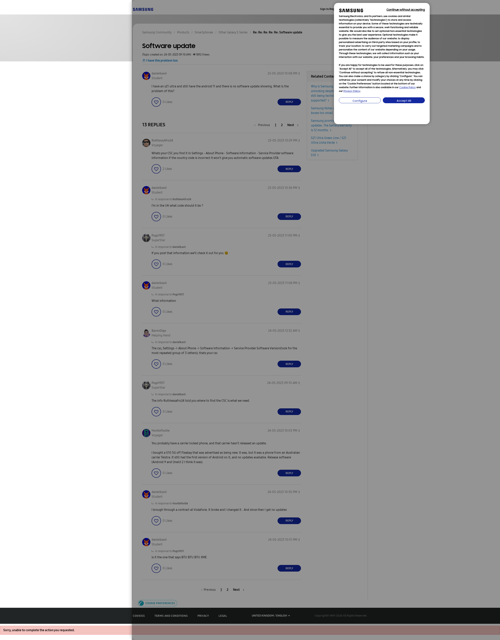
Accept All (404, 100)
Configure (360, 101)
